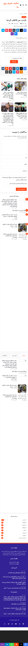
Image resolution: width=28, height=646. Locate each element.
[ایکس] (21, 30)
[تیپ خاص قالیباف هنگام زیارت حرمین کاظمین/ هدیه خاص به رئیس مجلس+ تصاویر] (21, 107)
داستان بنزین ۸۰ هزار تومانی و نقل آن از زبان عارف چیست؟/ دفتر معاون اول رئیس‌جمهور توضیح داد (8, 95)
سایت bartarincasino (7, 554)
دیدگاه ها (5, 355)
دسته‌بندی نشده (22, 537)
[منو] (26, 5)
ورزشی (24, 532)
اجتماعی (24, 525)
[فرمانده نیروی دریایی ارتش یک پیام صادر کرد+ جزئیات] (21, 86)
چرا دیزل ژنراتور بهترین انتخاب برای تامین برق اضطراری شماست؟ (10, 235)
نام (26, 157)
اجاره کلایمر (24, 551)
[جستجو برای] (23, 5)
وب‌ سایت (25, 170)
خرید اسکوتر (20, 553)
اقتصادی (24, 522)
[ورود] (20, 5)
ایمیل (25, 164)
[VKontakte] (3, 68)
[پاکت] (6, 30)
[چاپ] (6, 72)
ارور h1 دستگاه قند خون (16, 551)
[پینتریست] (10, 30)
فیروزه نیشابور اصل (16, 554)
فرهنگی (24, 527)
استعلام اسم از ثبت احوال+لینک (19, 210)
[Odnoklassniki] (21, 72)
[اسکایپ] (3, 30)
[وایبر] (12, 33)
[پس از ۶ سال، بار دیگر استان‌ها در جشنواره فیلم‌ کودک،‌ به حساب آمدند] (22, 218)
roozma (23, 23)
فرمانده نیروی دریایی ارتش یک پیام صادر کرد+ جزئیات (21, 94)
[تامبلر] (14, 30)
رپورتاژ (24, 535)
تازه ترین (14, 355)
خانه (24, 13)
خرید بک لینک (7, 551)
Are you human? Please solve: (20, 183)
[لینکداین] (17, 30)
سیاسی (21, 13)
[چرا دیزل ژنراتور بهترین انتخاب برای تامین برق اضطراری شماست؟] (22, 291)
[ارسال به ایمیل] (20, 23)
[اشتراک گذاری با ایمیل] (10, 72)
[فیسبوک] (25, 30)
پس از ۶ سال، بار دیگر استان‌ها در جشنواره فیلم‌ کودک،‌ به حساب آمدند (9, 216)
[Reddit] (6, 68)
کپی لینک (14, 61)
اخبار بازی (8, 553)
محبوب (23, 355)
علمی (24, 530)
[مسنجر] (15, 33)
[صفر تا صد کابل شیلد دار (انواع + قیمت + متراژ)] (22, 228)
